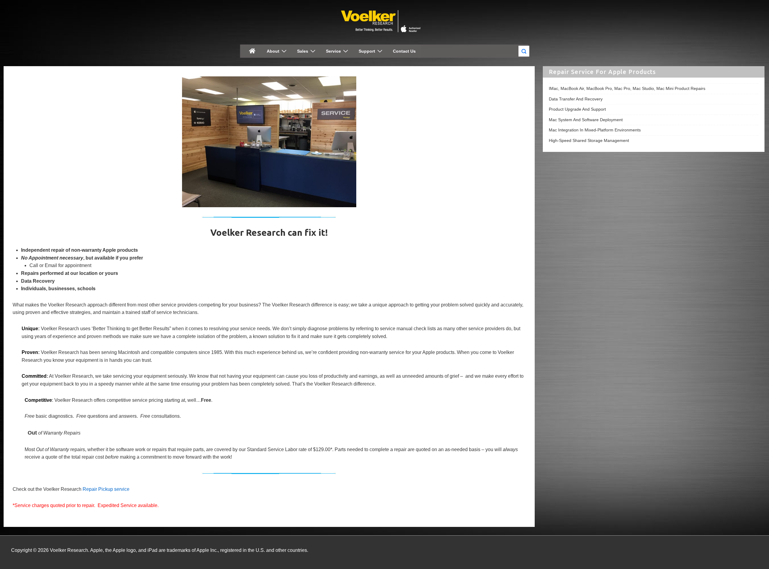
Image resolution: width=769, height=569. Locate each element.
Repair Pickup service (106, 489)
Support (367, 51)
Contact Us (404, 51)
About (273, 51)
